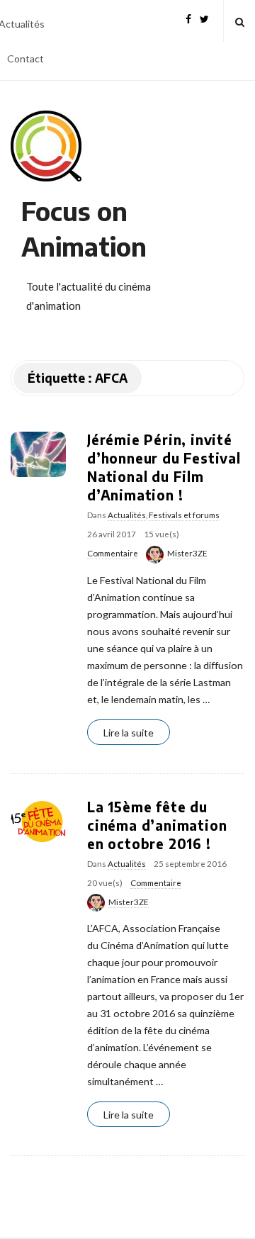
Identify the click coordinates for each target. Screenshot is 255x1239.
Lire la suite (128, 733)
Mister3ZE (187, 553)
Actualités (127, 515)
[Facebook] (188, 17)
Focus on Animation (84, 228)
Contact (25, 58)
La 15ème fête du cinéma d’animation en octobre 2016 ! (157, 825)
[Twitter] (204, 17)
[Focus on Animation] (46, 146)
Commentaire (112, 553)
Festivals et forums (184, 515)
